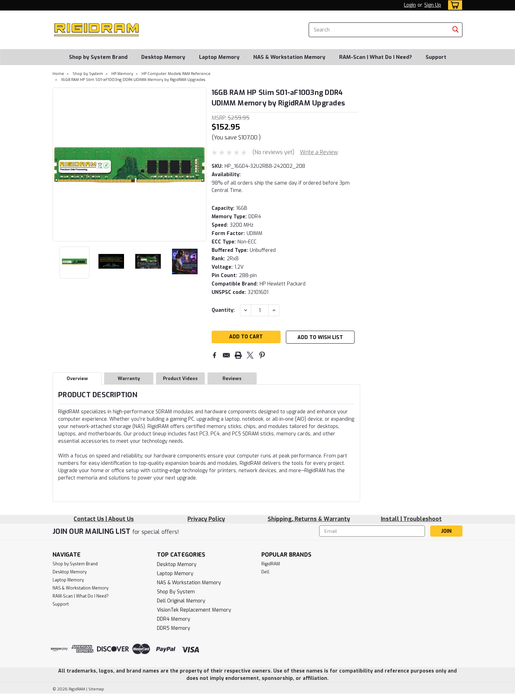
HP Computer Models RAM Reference (176, 73)
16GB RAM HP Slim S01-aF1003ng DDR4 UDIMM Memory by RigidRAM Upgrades (133, 79)
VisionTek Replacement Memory (194, 610)
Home (58, 73)
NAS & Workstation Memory (289, 57)
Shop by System (88, 73)
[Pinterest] (262, 355)
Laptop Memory (219, 57)
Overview (77, 378)
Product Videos (180, 378)
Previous (59, 164)
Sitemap (96, 689)
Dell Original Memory (181, 601)
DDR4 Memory (173, 619)
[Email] (226, 355)
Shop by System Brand (98, 57)
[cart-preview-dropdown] (453, 5)
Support (436, 57)
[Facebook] (214, 355)
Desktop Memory (163, 57)
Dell (265, 572)
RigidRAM (270, 564)
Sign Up (432, 5)
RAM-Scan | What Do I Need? (375, 57)
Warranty (129, 378)
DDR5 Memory (173, 628)
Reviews (231, 378)
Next (200, 164)
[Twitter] (250, 355)
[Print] (238, 355)
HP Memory (122, 73)
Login (410, 5)
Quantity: (223, 310)
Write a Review (319, 152)
